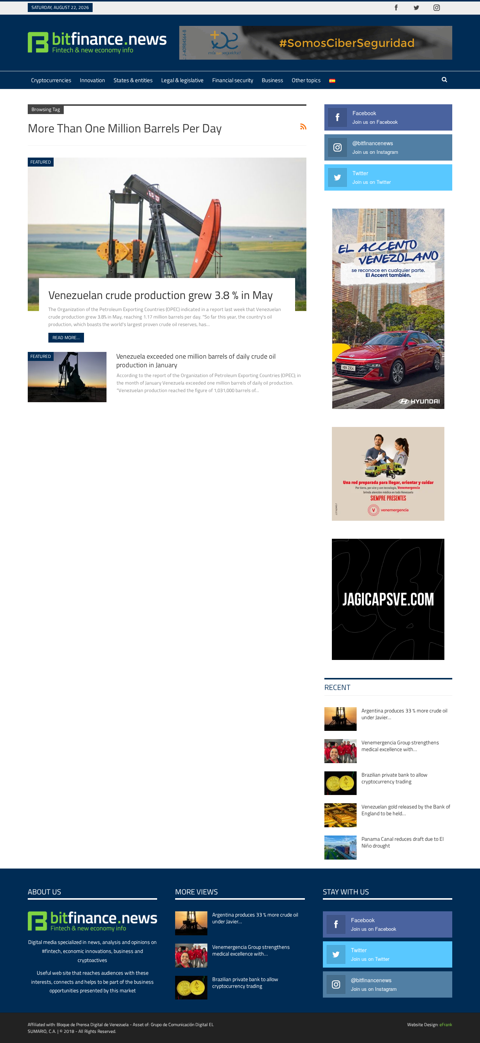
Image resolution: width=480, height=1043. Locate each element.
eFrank (446, 1024)
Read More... (66, 337)
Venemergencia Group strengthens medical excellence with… (400, 745)
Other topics (306, 80)
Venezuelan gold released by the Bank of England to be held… (406, 810)
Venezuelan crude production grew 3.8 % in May (160, 295)
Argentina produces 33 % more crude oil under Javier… (404, 713)
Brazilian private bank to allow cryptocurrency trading (395, 778)
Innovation (92, 80)
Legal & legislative (182, 80)
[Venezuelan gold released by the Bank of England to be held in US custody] (340, 815)
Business (272, 80)
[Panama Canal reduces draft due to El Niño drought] (340, 848)
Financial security (232, 80)
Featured (40, 161)
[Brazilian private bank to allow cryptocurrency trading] (340, 783)
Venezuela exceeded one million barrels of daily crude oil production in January (196, 360)
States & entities (133, 80)
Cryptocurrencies (51, 80)
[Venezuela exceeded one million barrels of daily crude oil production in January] (67, 377)
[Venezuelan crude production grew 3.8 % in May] (167, 234)
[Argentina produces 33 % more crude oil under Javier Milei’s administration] (340, 719)
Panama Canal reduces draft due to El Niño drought (403, 842)
